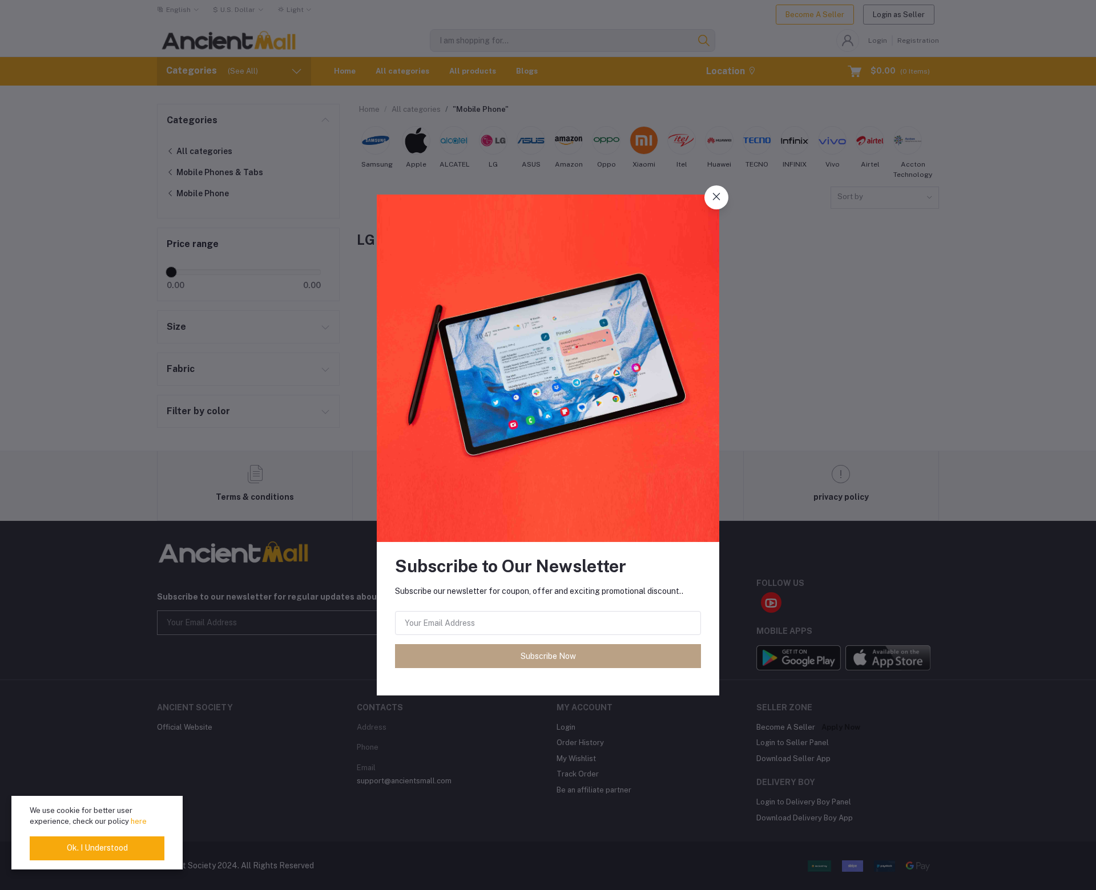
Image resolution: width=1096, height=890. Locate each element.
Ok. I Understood (97, 847)
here (139, 821)
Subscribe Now (548, 656)
